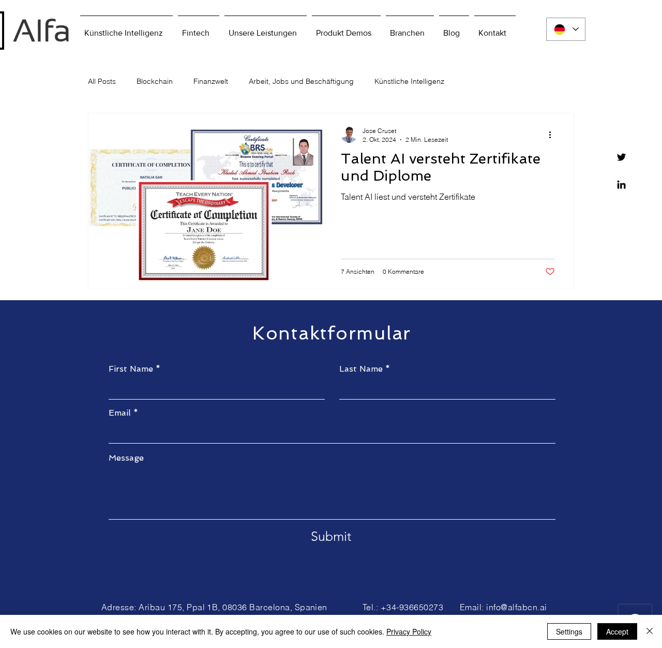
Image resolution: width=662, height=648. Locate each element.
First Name (131, 369)
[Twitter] (621, 157)
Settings (569, 631)
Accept (617, 631)
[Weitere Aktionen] (553, 134)
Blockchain (155, 81)
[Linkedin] (621, 184)
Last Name (361, 369)
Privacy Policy (408, 631)
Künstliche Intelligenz (409, 81)
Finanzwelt (210, 81)
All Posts (102, 81)
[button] (346, 28)
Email (120, 413)
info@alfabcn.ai (516, 607)
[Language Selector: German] (565, 29)
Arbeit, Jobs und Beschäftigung (301, 81)
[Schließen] (649, 631)
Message (126, 458)
